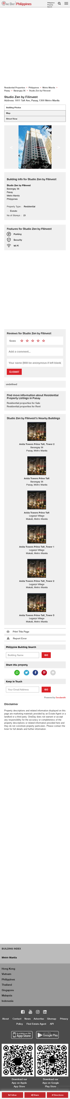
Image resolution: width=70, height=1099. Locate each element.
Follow (13, 1095)
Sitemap (51, 1018)
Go (46, 655)
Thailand (7, 984)
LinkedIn (45, 1012)
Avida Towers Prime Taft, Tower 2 (36, 444)
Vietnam (6, 973)
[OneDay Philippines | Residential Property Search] (16, 3)
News (27, 1018)
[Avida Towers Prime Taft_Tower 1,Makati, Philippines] (36, 534)
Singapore (8, 990)
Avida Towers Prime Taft (36, 478)
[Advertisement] (35, 47)
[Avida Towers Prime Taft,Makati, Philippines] (36, 500)
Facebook (23, 1012)
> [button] (58, 147)
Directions (58, 1095)
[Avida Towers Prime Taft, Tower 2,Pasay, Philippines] (36, 431)
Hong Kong (8, 968)
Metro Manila (9, 957)
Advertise (39, 1018)
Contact (17, 1018)
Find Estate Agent (36, 1023)
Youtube (30, 1012)
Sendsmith (61, 697)
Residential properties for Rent (24, 406)
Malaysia (7, 995)
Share (36, 1095)
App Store (22, 1032)
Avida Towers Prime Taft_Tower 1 (36, 546)
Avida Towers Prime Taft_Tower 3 (36, 615)
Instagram (38, 1012)
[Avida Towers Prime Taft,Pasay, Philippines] (36, 465)
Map (8, 113)
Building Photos (13, 107)
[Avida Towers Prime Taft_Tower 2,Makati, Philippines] (36, 568)
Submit (14, 371)
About (5, 1018)
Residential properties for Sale (23, 402)
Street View (11, 118)
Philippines (8, 979)
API (52, 1023)
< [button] (11, 147)
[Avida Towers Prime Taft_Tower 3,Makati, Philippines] (36, 602)
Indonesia (7, 1000)
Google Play (47, 1032)
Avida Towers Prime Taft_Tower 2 (36, 581)
